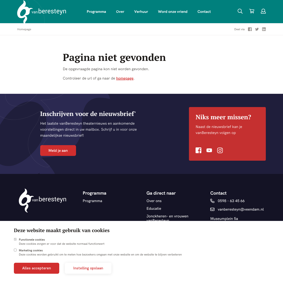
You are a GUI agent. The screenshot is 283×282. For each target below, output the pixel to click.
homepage (125, 78)
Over (120, 11)
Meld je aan (58, 150)
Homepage (24, 29)
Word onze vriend (172, 11)
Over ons (154, 201)
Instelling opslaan (88, 268)
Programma (96, 11)
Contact (204, 11)
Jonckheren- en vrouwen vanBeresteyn (167, 218)
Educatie (153, 208)
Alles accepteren (36, 268)
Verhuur (141, 11)
